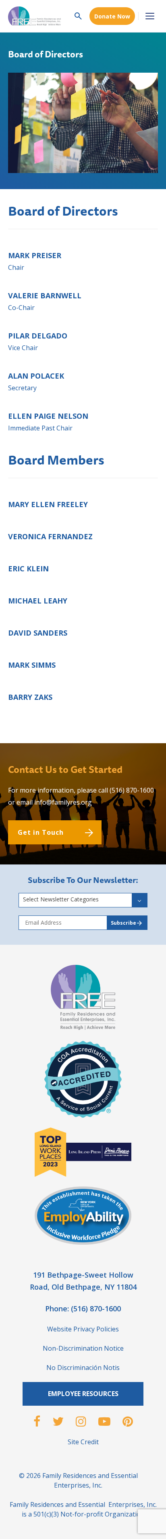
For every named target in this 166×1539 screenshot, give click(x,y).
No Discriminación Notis (83, 1367)
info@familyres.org (63, 802)
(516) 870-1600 (132, 790)
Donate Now (112, 16)
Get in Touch (41, 832)
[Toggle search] (78, 16)
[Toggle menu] (150, 16)
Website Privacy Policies (83, 1329)
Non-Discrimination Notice (83, 1348)
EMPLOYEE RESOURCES (83, 1393)
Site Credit (83, 1441)
